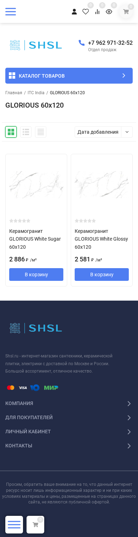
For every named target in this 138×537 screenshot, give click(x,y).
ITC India (36, 93)
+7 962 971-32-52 (110, 43)
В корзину (36, 274)
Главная (13, 93)
